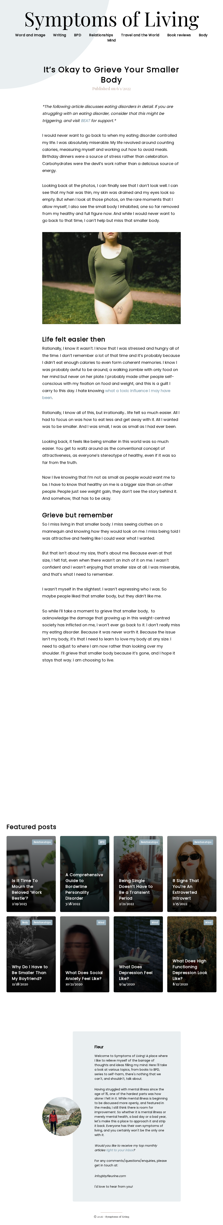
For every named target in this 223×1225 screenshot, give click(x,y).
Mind (111, 40)
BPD (77, 35)
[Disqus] (111, 741)
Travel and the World (140, 35)
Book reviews (179, 35)
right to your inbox (119, 1150)
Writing (59, 35)
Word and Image (30, 35)
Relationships (101, 35)
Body (203, 35)
